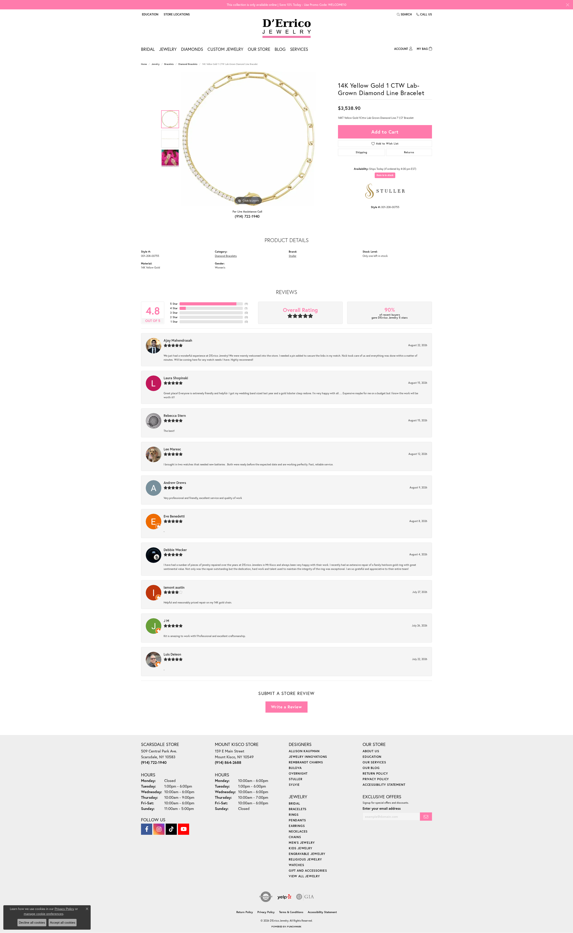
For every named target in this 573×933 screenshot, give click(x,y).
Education (372, 756)
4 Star (174, 308)
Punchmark (294, 926)
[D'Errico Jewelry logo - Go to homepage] (286, 28)
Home (144, 64)
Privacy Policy (376, 779)
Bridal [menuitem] (294, 803)
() (246, 303)
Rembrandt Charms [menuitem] (306, 762)
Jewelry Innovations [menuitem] (308, 756)
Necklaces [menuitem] (298, 831)
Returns (409, 152)
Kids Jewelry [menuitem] (300, 848)
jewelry (156, 64)
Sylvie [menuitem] (294, 784)
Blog (280, 49)
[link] (176, 14)
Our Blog (371, 768)
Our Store (259, 49)
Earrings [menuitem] (297, 826)
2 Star (174, 317)
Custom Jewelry (225, 49)
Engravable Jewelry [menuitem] (307, 854)
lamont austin (174, 587)
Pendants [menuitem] (297, 820)
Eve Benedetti (174, 516)
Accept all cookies (62, 922)
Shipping (361, 152)
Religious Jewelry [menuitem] (305, 859)
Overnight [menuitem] (298, 773)
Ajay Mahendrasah (178, 340)
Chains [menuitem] (295, 837)
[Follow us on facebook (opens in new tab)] (146, 829)
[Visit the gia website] (305, 896)
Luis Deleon (172, 654)
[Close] (567, 5)
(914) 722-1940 (247, 216)
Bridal (148, 49)
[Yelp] (284, 897)
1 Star (174, 321)
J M (166, 620)
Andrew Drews (175, 482)
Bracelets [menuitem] (297, 809)
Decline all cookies (32, 922)
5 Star (174, 303)
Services (299, 49)
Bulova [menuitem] (295, 768)
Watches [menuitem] (296, 865)
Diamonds (192, 49)
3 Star (174, 312)
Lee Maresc (172, 449)
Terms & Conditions (291, 912)
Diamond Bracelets (187, 64)
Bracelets (169, 64)
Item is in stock (384, 175)
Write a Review (286, 706)
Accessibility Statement (384, 784)
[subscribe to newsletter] (426, 816)
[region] (248, 139)
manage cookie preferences (43, 914)
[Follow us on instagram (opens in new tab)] (159, 829)
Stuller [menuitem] (295, 779)
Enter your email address (382, 808)
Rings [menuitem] (294, 814)
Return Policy (375, 773)
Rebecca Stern (175, 415)
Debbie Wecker (175, 549)
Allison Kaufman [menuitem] (304, 751)
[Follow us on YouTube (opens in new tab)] (183, 829)
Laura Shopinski (176, 378)
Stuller (292, 256)
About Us (371, 751)
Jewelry (168, 49)
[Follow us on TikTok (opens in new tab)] (171, 829)
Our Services (374, 762)
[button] (149, 14)
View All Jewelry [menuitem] (304, 876)
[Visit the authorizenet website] (266, 896)
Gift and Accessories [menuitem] (308, 870)
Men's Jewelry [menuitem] (302, 842)
